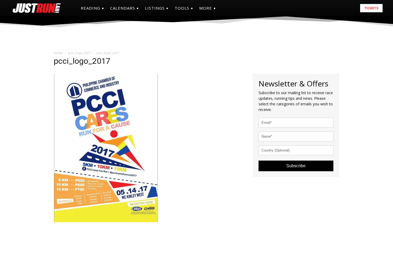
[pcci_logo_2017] (106, 146)
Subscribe (296, 166)
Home (58, 53)
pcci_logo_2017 (79, 53)
